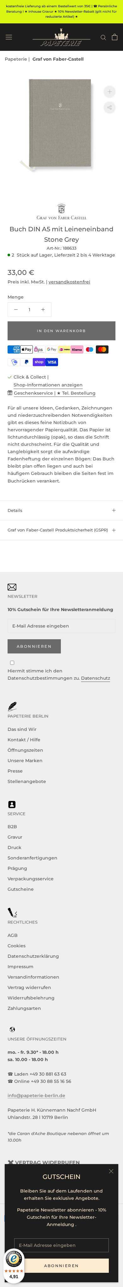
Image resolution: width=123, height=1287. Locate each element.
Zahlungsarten (24, 1008)
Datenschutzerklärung (33, 956)
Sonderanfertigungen (32, 858)
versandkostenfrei (69, 282)
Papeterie (16, 59)
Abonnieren (61, 1265)
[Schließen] (111, 1171)
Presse (15, 771)
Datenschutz (95, 678)
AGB (13, 935)
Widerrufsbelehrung (31, 998)
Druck (14, 847)
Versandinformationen (33, 977)
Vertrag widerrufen (29, 987)
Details (15, 510)
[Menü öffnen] (9, 36)
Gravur (15, 837)
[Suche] (103, 37)
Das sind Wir (22, 729)
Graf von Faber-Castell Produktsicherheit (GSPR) (58, 529)
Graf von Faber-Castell (58, 59)
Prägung (17, 868)
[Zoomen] (109, 91)
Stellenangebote (27, 781)
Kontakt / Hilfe (24, 740)
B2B (12, 826)
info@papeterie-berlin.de (36, 1095)
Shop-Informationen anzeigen (48, 385)
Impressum (20, 966)
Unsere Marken (25, 760)
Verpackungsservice (31, 879)
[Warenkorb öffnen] (114, 37)
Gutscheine (21, 889)
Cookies (17, 946)
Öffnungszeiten (25, 750)
